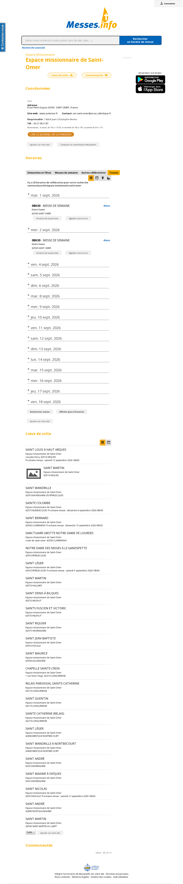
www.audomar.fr (48, 113)
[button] (91, 178)
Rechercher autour (40, 411)
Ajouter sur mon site (40, 144)
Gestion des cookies (101, 876)
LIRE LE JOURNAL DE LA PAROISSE (50, 134)
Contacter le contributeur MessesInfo (78, 144)
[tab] (39, 172)
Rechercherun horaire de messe (140, 40)
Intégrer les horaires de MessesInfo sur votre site (79, 873)
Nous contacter (62, 876)
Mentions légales (80, 876)
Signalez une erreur (78, 218)
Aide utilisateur (120, 876)
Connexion (169, 3)
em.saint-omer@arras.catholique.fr (92, 113)
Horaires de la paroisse (47, 218)
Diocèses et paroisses (117, 873)
